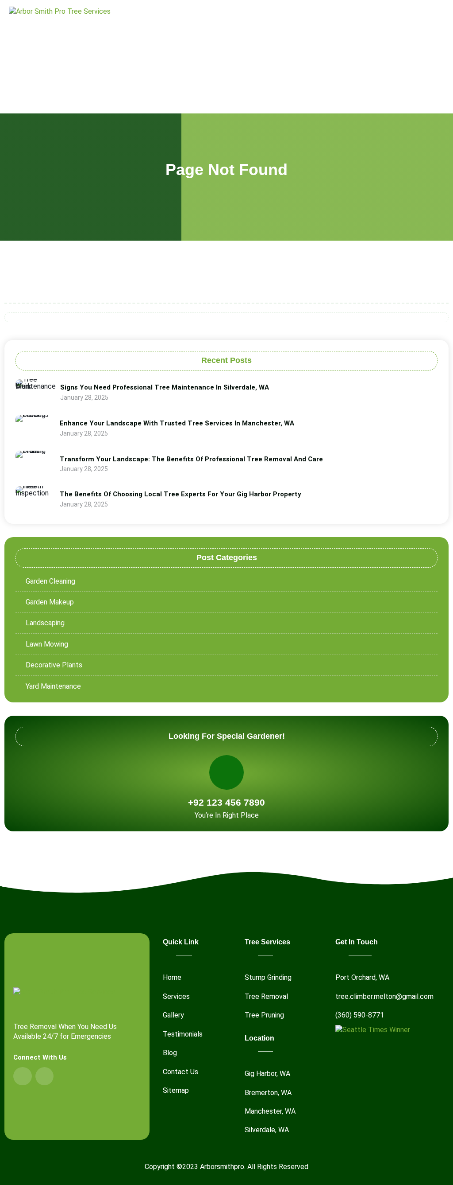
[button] (438, 55)
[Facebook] (22, 1076)
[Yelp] (44, 1076)
